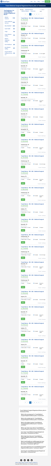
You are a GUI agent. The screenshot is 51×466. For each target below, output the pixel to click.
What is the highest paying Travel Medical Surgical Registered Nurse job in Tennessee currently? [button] (32, 424)
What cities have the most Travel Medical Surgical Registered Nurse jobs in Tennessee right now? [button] (32, 437)
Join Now (47, 1)
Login (43, 1)
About (16, 462)
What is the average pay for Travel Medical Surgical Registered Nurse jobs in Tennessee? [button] (32, 415)
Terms (22, 462)
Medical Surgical (25, 11)
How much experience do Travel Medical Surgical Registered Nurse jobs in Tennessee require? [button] (33, 447)
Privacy (26, 462)
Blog (20, 462)
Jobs (31, 1)
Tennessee (33, 11)
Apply (23, 29)
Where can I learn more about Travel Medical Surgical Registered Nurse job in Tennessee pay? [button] (33, 428)
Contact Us (35, 462)
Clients (30, 462)
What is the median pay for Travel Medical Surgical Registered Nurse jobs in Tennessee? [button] (32, 419)
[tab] (33, 415)
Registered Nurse (29, 9)
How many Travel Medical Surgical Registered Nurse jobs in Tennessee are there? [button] (32, 432)
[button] (35, 1)
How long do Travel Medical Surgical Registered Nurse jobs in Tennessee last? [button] (33, 451)
